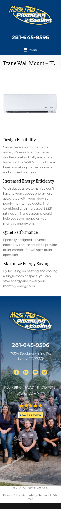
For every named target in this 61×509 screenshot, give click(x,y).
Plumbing (13, 387)
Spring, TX (25, 358)
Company (37, 394)
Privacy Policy (11, 495)
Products (46, 387)
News (21, 394)
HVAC (29, 387)
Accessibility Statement (36, 495)
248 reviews (35, 409)
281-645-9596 (30, 37)
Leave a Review (30, 415)
